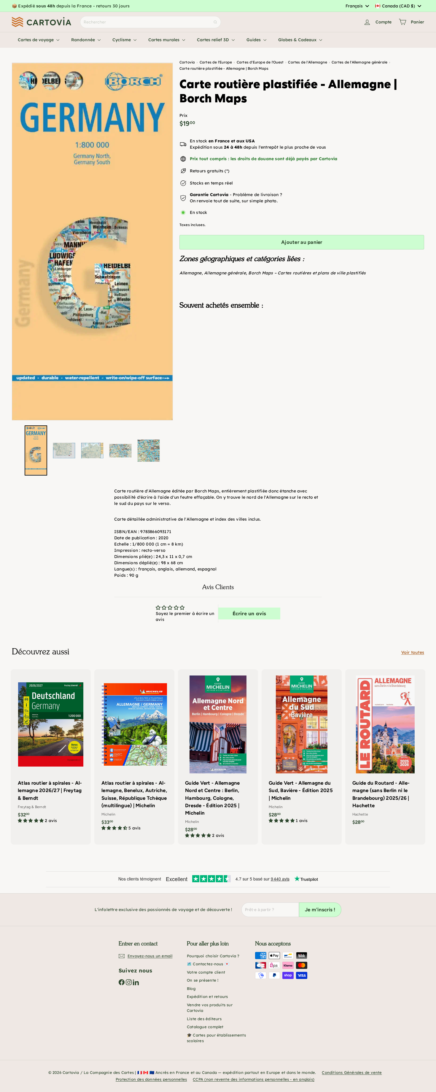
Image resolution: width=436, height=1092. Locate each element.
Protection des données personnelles (151, 1079)
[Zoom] (92, 241)
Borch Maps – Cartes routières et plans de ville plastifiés (307, 273)
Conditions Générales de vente (352, 1072)
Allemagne (190, 273)
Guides (254, 39)
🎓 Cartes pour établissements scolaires (216, 1038)
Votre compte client (206, 972)
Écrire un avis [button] (249, 613)
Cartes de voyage (36, 39)
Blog (191, 988)
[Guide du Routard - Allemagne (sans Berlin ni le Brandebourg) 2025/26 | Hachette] (385, 750)
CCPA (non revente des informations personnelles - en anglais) (253, 1079)
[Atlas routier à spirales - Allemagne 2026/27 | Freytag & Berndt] (51, 749)
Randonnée (83, 39)
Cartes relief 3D (213, 39)
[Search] (215, 22)
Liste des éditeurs (204, 1018)
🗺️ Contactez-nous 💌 (208, 963)
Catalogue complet (205, 1026)
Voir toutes (412, 652)
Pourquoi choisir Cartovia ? (213, 955)
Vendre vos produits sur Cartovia (210, 1007)
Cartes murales (164, 39)
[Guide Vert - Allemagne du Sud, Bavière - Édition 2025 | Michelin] (301, 749)
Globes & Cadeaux (298, 39)
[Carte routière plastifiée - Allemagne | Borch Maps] (301, 343)
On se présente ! (202, 980)
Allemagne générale (225, 273)
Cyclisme (122, 39)
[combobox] (357, 6)
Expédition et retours (207, 996)
